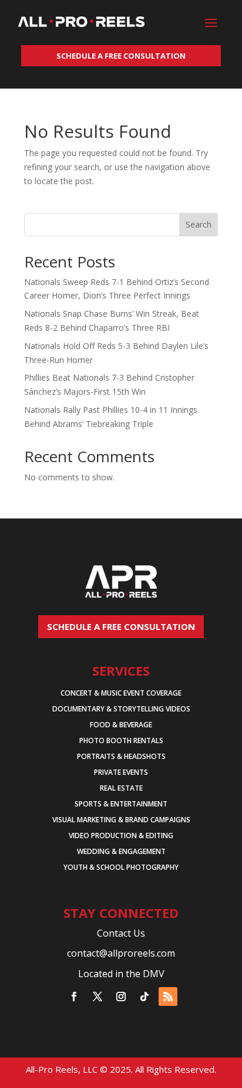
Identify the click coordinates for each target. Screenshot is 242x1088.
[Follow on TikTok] (144, 996)
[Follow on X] (97, 996)
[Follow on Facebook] (74, 996)
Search (198, 224)
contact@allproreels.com (121, 953)
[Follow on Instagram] (121, 996)
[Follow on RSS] (168, 996)
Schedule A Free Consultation (121, 55)
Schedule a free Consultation (121, 626)
